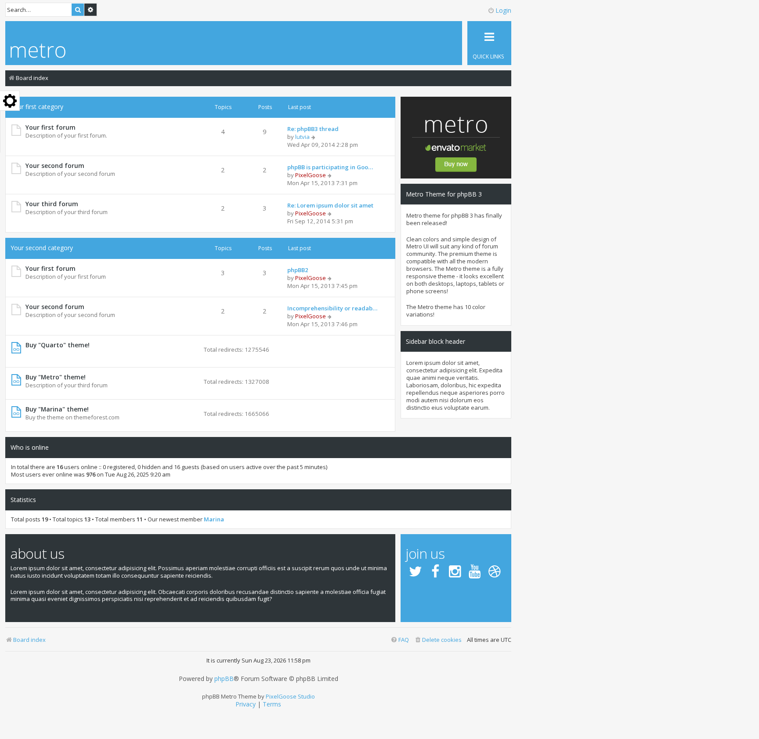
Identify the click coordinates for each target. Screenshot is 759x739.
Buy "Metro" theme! (55, 377)
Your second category (42, 248)
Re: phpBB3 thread (313, 129)
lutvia (302, 137)
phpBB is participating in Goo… (330, 167)
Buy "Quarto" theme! (57, 345)
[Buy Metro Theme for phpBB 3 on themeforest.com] (456, 137)
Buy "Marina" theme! (57, 409)
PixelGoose (310, 175)
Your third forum (51, 204)
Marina (214, 519)
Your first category (37, 106)
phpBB (224, 679)
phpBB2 (297, 270)
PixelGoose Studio (290, 696)
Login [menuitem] (503, 10)
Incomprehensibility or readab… (332, 308)
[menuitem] (438, 639)
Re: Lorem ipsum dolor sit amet (330, 205)
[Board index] (38, 52)
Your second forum (54, 165)
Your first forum (50, 127)
